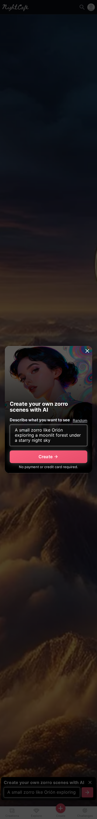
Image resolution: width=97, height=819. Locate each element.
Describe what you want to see (40, 419)
